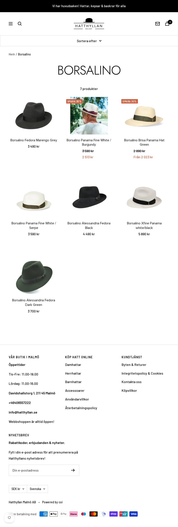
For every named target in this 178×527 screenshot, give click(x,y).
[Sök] (20, 24)
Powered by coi (52, 502)
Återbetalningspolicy (81, 408)
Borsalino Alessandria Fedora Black (89, 225)
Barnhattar (73, 382)
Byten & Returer (134, 364)
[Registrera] (73, 470)
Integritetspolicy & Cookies (142, 373)
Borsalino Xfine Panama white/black (144, 225)
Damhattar (73, 364)
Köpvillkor (129, 390)
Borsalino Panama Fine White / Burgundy (89, 142)
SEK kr (16, 489)
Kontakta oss (132, 382)
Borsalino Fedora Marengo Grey (33, 140)
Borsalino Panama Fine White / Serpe (34, 225)
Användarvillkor (77, 399)
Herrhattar (73, 373)
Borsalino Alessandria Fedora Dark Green (33, 302)
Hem (12, 54)
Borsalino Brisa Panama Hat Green (144, 142)
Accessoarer (74, 390)
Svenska (35, 489)
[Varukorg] (167, 24)
